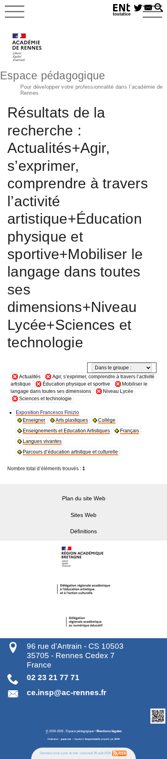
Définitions (83, 531)
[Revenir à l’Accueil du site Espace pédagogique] (27, 47)
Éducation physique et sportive (76, 384)
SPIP (117, 739)
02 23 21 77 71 (53, 677)
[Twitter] (138, 8)
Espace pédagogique (81, 82)
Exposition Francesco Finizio (47, 412)
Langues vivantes (42, 441)
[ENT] (122, 11)
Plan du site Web (83, 498)
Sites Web (83, 515)
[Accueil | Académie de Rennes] (83, 557)
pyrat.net (66, 739)
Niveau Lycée (118, 391)
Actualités (30, 377)
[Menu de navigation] (14, 12)
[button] (159, 8)
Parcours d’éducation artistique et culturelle (70, 452)
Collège (107, 420)
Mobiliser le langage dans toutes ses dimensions (79, 387)
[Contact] (148, 8)
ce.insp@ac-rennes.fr (66, 692)
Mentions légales (109, 731)
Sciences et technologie (45, 398)
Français (129, 431)
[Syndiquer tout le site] (119, 753)
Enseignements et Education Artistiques (66, 431)
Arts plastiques (72, 420)
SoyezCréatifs (92, 739)
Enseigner (34, 420)
